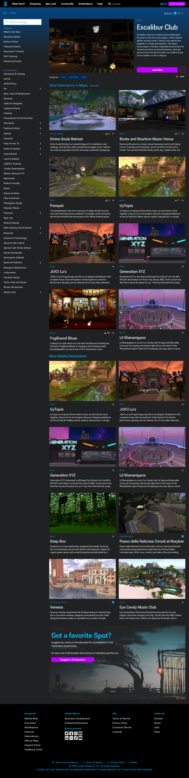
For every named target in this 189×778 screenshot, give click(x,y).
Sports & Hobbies (13, 262)
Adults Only (10, 292)
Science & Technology (15, 238)
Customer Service (122, 727)
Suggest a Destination (72, 659)
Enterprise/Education (76, 723)
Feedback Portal (33, 749)
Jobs (156, 727)
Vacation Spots (11, 277)
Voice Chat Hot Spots (15, 282)
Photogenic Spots (13, 203)
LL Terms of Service (93, 762)
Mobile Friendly (12, 183)
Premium (8, 213)
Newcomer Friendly (14, 51)
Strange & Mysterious (15, 267)
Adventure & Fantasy (14, 74)
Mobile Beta (31, 718)
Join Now (157, 70)
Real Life (8, 218)
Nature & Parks (11, 193)
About (157, 723)
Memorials (9, 178)
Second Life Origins (14, 243)
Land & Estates (11, 159)
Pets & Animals (11, 198)
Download (30, 723)
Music (13, 13)
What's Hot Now (12, 32)
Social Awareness (13, 252)
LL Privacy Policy (115, 762)
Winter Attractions (13, 287)
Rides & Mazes (11, 223)
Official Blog (31, 740)
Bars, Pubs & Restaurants (17, 93)
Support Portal (32, 745)
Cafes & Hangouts (13, 103)
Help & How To (11, 143)
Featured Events (12, 46)
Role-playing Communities (17, 227)
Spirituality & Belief (14, 257)
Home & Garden (12, 148)
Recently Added (12, 36)
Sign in (163, 3)
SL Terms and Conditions (65, 762)
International (10, 154)
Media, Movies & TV (14, 173)
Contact (158, 718)
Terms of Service (121, 718)
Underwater (10, 272)
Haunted (8, 138)
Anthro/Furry (10, 83)
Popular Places (11, 208)
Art (5, 88)
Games (7, 133)
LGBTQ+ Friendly (12, 163)
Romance (8, 233)
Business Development (77, 718)
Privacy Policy (119, 723)
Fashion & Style (12, 128)
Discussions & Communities (18, 118)
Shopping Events (12, 61)
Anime (7, 78)
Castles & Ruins (12, 108)
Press (157, 731)
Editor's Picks (11, 41)
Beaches (8, 98)
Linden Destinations (14, 168)
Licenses (117, 731)
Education (9, 123)
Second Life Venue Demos (17, 248)
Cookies (133, 762)
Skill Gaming (10, 56)
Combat (8, 113)
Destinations (32, 736)
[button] (18, 4)
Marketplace (31, 727)
